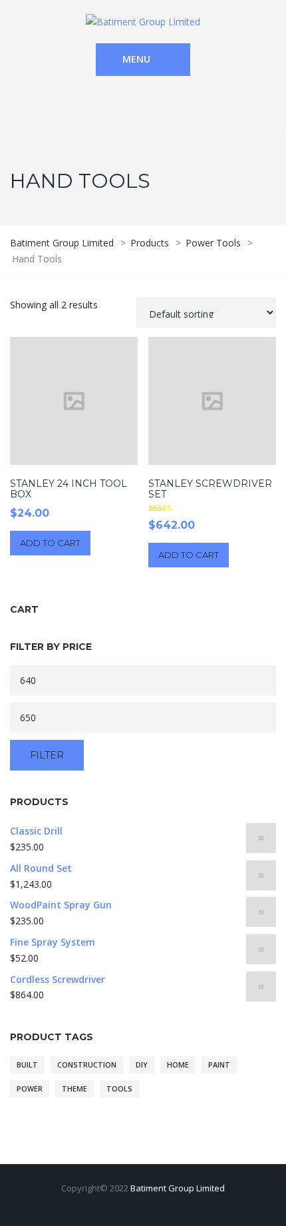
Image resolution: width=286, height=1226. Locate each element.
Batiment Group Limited (177, 1188)
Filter (47, 755)
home (178, 1065)
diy (142, 1065)
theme (74, 1088)
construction (86, 1065)
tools (119, 1088)
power (30, 1088)
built (27, 1065)
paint (219, 1065)
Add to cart (50, 542)
